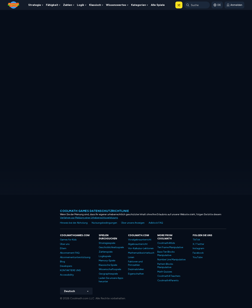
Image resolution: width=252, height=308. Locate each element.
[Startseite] (13, 4)
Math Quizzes (164, 271)
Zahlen (67, 5)
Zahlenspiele (105, 251)
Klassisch (95, 5)
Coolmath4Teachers (168, 276)
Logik (80, 5)
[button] (178, 5)
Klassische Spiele (108, 265)
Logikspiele (105, 256)
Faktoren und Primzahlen (135, 263)
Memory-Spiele (107, 260)
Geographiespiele (108, 273)
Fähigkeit (52, 5)
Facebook (198, 252)
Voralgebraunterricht (139, 239)
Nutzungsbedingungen (104, 222)
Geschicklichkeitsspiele (111, 247)
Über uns (65, 244)
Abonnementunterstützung (75, 257)
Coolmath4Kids (166, 243)
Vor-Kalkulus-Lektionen (141, 248)
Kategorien (138, 5)
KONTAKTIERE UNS (70, 270)
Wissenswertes (116, 5)
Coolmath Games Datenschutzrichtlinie (94, 211)
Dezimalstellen (136, 269)
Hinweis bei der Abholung (74, 222)
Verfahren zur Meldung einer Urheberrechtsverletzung (89, 217)
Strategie (34, 5)
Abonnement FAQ (70, 252)
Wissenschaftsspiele (110, 269)
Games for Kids (68, 239)
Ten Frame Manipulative (170, 247)
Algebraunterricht (138, 244)
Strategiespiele (107, 243)
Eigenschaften (136, 273)
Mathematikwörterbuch (141, 252)
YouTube (197, 257)
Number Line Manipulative (171, 259)
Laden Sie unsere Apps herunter (111, 280)
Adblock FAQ (156, 222)
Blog (62, 261)
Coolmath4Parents (168, 280)
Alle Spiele (158, 5)
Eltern (63, 248)
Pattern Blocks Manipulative (165, 266)
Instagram (198, 248)
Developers (66, 266)
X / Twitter (198, 244)
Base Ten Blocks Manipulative (166, 253)
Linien (131, 257)
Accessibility (67, 274)
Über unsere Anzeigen (133, 222)
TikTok (196, 239)
